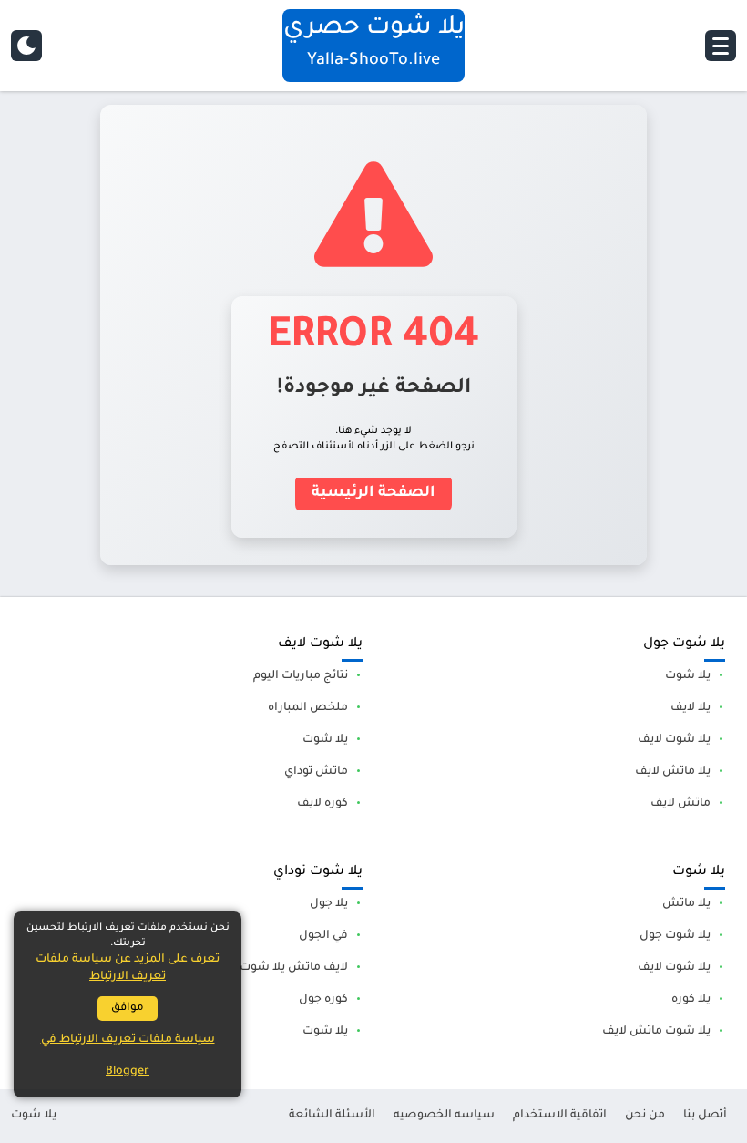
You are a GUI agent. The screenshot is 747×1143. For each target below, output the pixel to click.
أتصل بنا (705, 1115)
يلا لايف (690, 708)
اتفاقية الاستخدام (560, 1115)
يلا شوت (688, 676)
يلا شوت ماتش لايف (656, 1031)
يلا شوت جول (675, 936)
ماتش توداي (316, 772)
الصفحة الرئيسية (373, 493)
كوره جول (323, 1000)
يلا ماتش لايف (673, 772)
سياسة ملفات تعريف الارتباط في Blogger (128, 1056)
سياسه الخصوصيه (444, 1115)
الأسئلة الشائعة (332, 1115)
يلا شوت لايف (674, 740)
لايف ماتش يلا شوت (294, 968)
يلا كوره (691, 1000)
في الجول (323, 936)
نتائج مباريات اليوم (300, 676)
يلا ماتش (686, 904)
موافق (127, 1008)
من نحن (645, 1115)
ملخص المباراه (308, 708)
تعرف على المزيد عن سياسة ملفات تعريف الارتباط (128, 968)
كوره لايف (322, 804)
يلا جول (329, 904)
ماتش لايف (680, 804)
